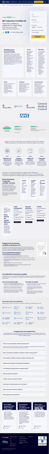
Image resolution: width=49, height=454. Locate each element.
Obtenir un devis (38, 1)
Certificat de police (7, 323)
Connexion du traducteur (23, 438)
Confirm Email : (33, 19)
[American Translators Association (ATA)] (16, 32)
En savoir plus (39, 220)
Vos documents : (34, 25)
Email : (32, 14)
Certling (7, 2)
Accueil (3, 5)
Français (32, 333)
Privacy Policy (30, 436)
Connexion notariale (22, 440)
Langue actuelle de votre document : (37, 30)
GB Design (9, 450)
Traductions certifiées (13, 436)
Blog (10, 438)
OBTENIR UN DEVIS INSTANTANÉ (37, 37)
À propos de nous (12, 443)
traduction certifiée (32, 174)
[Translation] (45, 1)
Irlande (41, 164)
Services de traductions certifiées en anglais (13, 5)
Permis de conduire (42, 313)
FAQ (10, 440)
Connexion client (21, 436)
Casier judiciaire (41, 308)
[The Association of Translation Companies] (4, 32)
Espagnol (44, 334)
